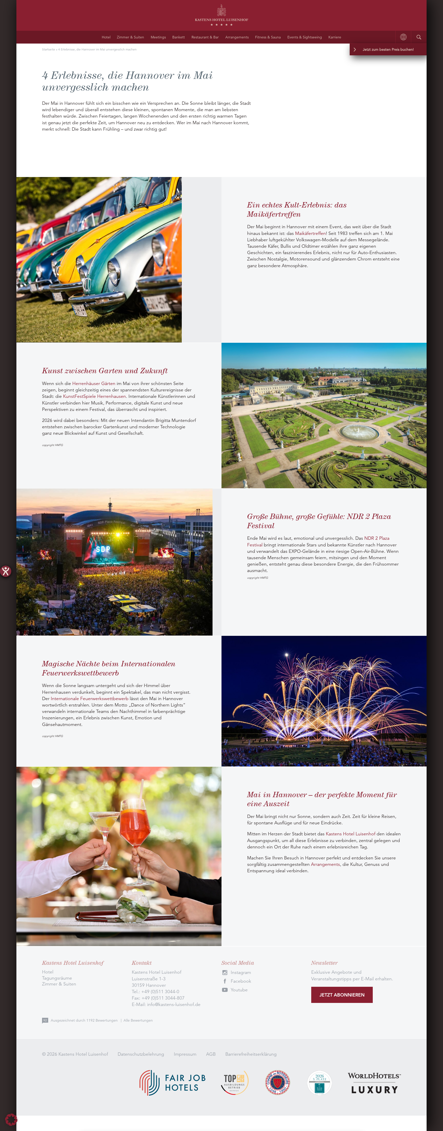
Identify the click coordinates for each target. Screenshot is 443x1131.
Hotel (106, 37)
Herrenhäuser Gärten (93, 383)
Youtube (239, 990)
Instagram (241, 972)
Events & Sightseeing (304, 37)
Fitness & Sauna (268, 37)
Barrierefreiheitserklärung (251, 1054)
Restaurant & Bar (205, 37)
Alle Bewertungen (138, 1020)
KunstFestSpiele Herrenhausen (94, 396)
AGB (211, 1054)
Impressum (185, 1054)
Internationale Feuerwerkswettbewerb (89, 698)
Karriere (334, 37)
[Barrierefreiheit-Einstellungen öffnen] (5, 571)
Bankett (178, 37)
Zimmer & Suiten (130, 37)
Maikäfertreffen (310, 233)
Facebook (241, 981)
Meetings (158, 37)
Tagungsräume (57, 978)
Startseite (48, 49)
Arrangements (237, 37)
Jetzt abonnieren (342, 995)
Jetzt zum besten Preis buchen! (388, 49)
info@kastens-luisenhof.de (173, 1004)
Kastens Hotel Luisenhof (350, 834)
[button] (11, 1119)
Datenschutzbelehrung (141, 1054)
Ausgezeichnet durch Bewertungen (85, 1020)
